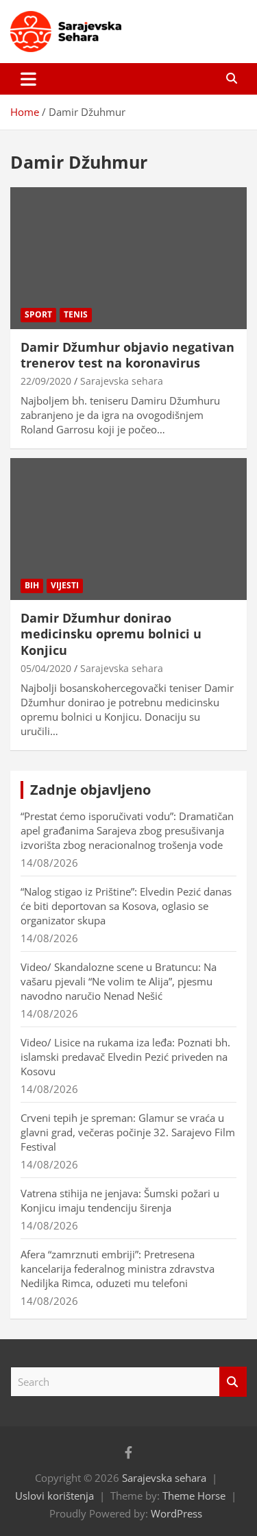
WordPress (176, 1513)
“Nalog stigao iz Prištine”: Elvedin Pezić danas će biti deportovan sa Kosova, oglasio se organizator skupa (126, 906)
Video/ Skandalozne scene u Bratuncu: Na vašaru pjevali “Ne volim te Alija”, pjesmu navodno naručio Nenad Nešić (119, 981)
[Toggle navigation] (28, 79)
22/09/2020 (46, 380)
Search (233, 1382)
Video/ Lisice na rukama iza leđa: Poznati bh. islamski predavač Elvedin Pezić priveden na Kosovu (125, 1056)
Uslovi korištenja (54, 1495)
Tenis (76, 314)
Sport (38, 314)
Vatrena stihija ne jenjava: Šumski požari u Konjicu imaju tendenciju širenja (120, 1200)
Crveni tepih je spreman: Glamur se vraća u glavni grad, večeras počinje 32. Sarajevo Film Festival (128, 1132)
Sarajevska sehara (121, 380)
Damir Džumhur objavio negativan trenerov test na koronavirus (127, 355)
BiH (32, 585)
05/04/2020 (46, 668)
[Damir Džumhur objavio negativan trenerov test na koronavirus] (128, 258)
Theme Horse (193, 1495)
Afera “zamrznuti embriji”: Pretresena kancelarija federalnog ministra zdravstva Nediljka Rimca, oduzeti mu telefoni (118, 1268)
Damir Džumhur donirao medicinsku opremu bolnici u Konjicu (111, 634)
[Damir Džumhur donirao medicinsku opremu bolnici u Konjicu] (128, 528)
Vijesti (65, 585)
